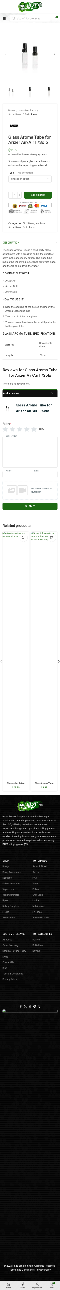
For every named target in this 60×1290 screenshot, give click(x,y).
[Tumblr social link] (39, 1006)
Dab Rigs (7, 877)
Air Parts (41, 223)
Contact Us (8, 962)
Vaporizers (8, 889)
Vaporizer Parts (27, 110)
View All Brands (40, 917)
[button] (5, 54)
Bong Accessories (11, 872)
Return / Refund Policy (14, 951)
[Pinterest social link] (34, 1006)
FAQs (5, 956)
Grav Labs (37, 895)
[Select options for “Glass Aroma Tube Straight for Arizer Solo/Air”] (52, 537)
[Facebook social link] (21, 1006)
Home (11, 110)
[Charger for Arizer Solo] (15, 656)
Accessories (8, 917)
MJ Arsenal (38, 906)
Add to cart (38, 195)
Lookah (36, 900)
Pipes (5, 900)
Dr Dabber (37, 945)
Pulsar (35, 889)
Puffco (36, 939)
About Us (7, 939)
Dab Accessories (11, 883)
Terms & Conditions (12, 973)
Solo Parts (31, 114)
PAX (34, 877)
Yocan (35, 883)
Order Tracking (10, 945)
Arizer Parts (14, 114)
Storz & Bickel (39, 866)
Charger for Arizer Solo (15, 784)
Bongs (5, 866)
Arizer (35, 872)
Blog (4, 968)
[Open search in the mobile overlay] (30, 18)
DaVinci (36, 951)
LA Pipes (37, 912)
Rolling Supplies (10, 906)
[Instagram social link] (30, 1006)
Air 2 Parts (28, 223)
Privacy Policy (9, 979)
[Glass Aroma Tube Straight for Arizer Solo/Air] (44, 656)
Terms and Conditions (22, 1269)
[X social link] (25, 1006)
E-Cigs (5, 912)
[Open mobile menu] (4, 18)
